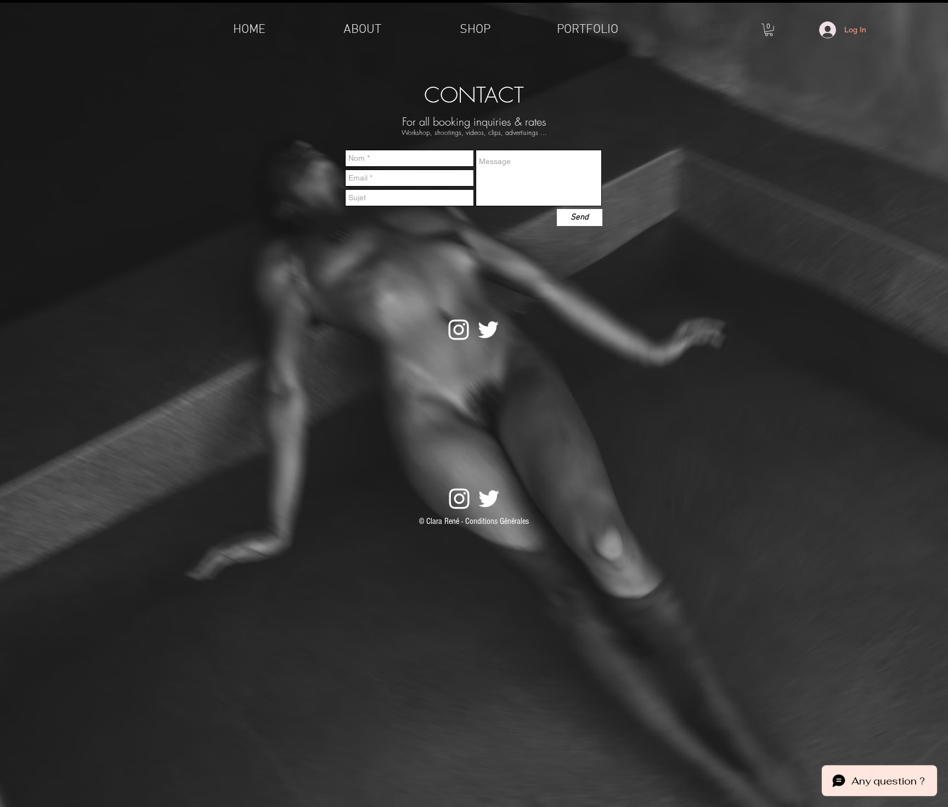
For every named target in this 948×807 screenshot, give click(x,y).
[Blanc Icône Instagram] (458, 329)
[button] (768, 30)
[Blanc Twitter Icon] (488, 329)
